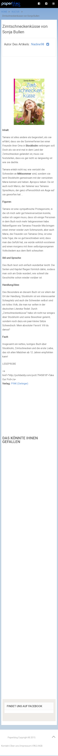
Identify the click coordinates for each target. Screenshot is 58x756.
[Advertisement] (29, 572)
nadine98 (37, 44)
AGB (40, 746)
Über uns (14, 746)
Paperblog (13, 737)
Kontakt (5, 746)
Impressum (25, 746)
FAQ (35, 746)
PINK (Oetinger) (19, 383)
